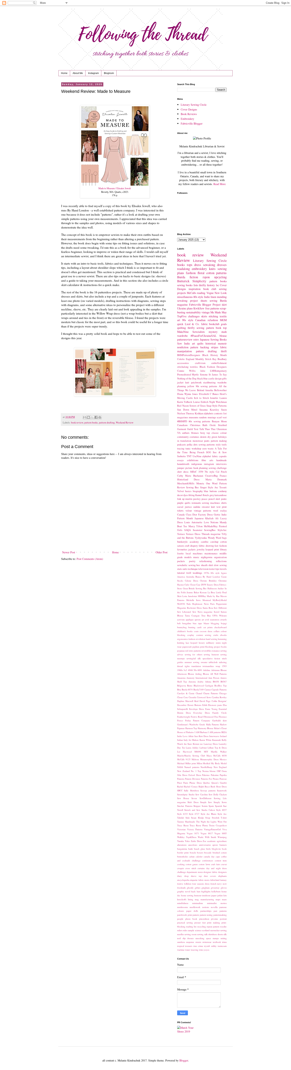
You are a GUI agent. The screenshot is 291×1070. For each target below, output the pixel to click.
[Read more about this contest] (188, 1031)
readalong (183, 268)
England (190, 359)
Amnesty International (196, 677)
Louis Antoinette (193, 522)
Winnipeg (222, 837)
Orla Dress (182, 774)
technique (193, 569)
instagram (209, 464)
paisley (197, 499)
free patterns (212, 308)
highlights (205, 891)
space (208, 938)
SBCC (180, 790)
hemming (222, 638)
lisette (180, 553)
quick (180, 324)
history (211, 285)
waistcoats (222, 945)
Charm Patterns (210, 693)
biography (198, 491)
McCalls (191, 293)
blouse (223, 336)
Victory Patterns (195, 829)
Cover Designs (189, 109)
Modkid (206, 763)
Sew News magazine (202, 611)
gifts (224, 378)
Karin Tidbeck (184, 402)
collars (217, 631)
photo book (191, 918)
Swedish (215, 817)
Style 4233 (182, 813)
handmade (221, 460)
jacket (180, 382)
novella (214, 907)
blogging (215, 623)
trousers (188, 945)
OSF (219, 771)
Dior (194, 514)
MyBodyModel (220, 600)
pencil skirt (214, 499)
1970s (206, 572)
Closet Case (195, 584)
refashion (213, 320)
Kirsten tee (198, 743)
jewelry (200, 549)
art (203, 619)
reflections (221, 561)
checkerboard (220, 627)
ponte (224, 499)
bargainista (182, 848)
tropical (180, 945)
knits (212, 268)
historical (210, 343)
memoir (222, 343)
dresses (222, 264)
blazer (206, 623)
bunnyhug (182, 627)
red (186, 650)
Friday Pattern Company (197, 720)
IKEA (224, 732)
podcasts (181, 444)
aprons (198, 619)
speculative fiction (211, 658)
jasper (214, 895)
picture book (191, 468)
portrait (223, 918)
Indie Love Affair (185, 736)
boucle (193, 852)
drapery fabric (197, 545)
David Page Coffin (208, 701)
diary (179, 875)
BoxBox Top (220, 685)
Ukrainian (222, 429)
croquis (180, 868)
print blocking (206, 646)
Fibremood (209, 716)
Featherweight (183, 716)
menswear (198, 440)
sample (191, 930)
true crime (198, 945)
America (181, 576)
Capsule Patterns (219, 689)
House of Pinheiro (185, 732)
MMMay (202, 596)
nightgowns (206, 557)
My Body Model (219, 763)
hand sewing (211, 638)
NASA (180, 767)
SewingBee (210, 530)
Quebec (206, 782)
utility (214, 945)
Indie (207, 297)
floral (201, 273)
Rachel (180, 786)
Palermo (206, 774)
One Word (212, 483)
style (218, 444)
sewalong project (187, 300)
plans (190, 308)
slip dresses (188, 938)
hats (198, 891)
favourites (182, 549)
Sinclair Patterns (184, 805)
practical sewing (185, 922)
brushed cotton (220, 852)
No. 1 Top (196, 771)
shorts (220, 934)
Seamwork (222, 790)
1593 (224, 666)
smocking (199, 938)
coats (196, 631)
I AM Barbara (201, 732)
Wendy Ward (214, 537)
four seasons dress (200, 883)
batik (190, 848)
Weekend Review (124, 422)
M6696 (197, 751)
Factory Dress (205, 514)
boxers (200, 852)
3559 (200, 471)
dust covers (210, 875)
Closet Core (182, 697)
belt (179, 623)
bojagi (224, 623)
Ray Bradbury (219, 359)
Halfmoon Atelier (215, 588)
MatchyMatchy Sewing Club (191, 755)
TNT (189, 456)
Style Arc (213, 487)
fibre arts (207, 460)
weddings (197, 573)
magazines (182, 417)
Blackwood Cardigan (203, 685)
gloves (224, 887)
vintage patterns (202, 510)
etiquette (194, 879)
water (187, 949)
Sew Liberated (184, 611)
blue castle (208, 378)
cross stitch (190, 868)
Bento (189, 685)
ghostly (190, 887)
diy (209, 437)
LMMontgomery (218, 370)
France (223, 475)
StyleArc (222, 530)
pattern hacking (199, 347)
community (183, 437)
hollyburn (216, 891)
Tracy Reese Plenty (199, 825)
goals (224, 324)
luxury (202, 642)
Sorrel (216, 611)
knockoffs (181, 899)
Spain (211, 805)
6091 (200, 670)
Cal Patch (221, 471)
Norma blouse (209, 771)
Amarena (181, 677)
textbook (217, 941)
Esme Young (211, 708)
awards (223, 619)
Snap (208, 405)
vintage (206, 312)
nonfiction (182, 347)
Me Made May (218, 312)
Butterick (183, 281)
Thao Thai (210, 429)
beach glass (199, 848)
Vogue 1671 (193, 833)
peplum (195, 646)
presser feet (200, 922)
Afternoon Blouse (185, 673)
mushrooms (182, 907)
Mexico (223, 759)
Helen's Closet (220, 728)
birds (208, 848)
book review (77, 422)
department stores (195, 871)
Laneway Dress (211, 743)
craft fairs (215, 864)
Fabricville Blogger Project (205, 304)
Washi (200, 837)
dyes (185, 495)
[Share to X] (92, 417)
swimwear (206, 941)
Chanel (199, 693)
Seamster (197, 530)
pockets (181, 561)
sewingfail (191, 658)
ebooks (223, 634)
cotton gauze (192, 864)
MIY (206, 751)
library (223, 549)
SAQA (187, 530)
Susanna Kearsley (209, 409)
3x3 (185, 670)
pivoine (214, 918)
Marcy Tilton (195, 526)
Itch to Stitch (201, 398)
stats (179, 569)
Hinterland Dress (188, 479)
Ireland (223, 736)
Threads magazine (211, 534)
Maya (209, 755)
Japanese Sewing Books (213, 339)
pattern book (213, 328)
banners (223, 844)
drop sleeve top (193, 875)
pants (206, 440)
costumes (194, 437)
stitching (213, 316)
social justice (184, 507)
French (200, 452)
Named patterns (191, 767)
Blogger (183, 1060)
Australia (190, 576)
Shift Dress (192, 802)
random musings (207, 417)
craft (187, 545)
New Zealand (183, 771)
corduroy (222, 491)
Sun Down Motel (187, 409)
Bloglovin (109, 73)
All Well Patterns (218, 673)
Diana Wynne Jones (187, 394)
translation (196, 666)
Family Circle (219, 712)
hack (193, 891)
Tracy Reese (183, 825)
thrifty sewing (196, 328)
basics (188, 491)
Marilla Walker (219, 751)
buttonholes (182, 856)
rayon (206, 277)
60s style (215, 572)
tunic (188, 448)
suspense (190, 941)
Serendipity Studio (186, 794)
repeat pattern (213, 926)
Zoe (204, 841)
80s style (198, 297)
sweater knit (208, 507)
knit (187, 382)
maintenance (211, 553)
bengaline (186, 623)
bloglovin (216, 848)
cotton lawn (204, 864)
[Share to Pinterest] (100, 417)
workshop (196, 448)
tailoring (223, 662)
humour (198, 895)
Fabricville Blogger (192, 123)
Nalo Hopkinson (194, 603)
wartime (180, 949)
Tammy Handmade (186, 821)
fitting (191, 495)
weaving (194, 949)
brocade (207, 852)
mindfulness (182, 903)
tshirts (180, 510)
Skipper (197, 805)
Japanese (199, 518)
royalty (223, 926)
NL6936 (181, 603)
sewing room (190, 934)
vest (225, 417)
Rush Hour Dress (219, 786)
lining (190, 899)
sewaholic (182, 565)
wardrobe (182, 336)
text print (222, 507)
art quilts (197, 343)
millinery (210, 642)
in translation (184, 440)
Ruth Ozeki (209, 425)
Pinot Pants (182, 782)
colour (223, 433)
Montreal (207, 600)
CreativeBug (211, 475)
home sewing (187, 895)
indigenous (196, 464)
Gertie (217, 514)
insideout (206, 895)
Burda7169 (198, 689)
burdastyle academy (188, 541)
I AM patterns (214, 732)
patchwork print (184, 914)
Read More (219, 184)
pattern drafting (107, 422)
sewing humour (211, 654)
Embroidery (187, 119)
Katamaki (216, 739)
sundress (181, 941)
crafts (215, 634)
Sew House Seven (187, 798)
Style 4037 (221, 809)
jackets (192, 549)
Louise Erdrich (200, 402)
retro (196, 339)
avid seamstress (212, 619)
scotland (206, 930)
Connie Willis (186, 370)
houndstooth (183, 464)
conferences (207, 860)
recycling (201, 926)
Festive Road (197, 716)
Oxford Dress (194, 774)
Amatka (209, 390)
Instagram (93, 73)
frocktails (181, 887)
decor (180, 495)
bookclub (214, 324)
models (188, 557)
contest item (221, 860)
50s (195, 670)
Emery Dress (213, 584)
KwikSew (198, 308)
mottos (224, 903)
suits (185, 569)
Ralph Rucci (204, 786)
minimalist (212, 903)
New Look (221, 293)
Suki (187, 817)
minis (218, 642)
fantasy (223, 879)
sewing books (184, 285)
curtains (201, 868)
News (206, 603)
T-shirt (224, 817)
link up (180, 499)
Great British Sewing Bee (195, 588)
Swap (207, 817)
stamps (216, 938)
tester (212, 569)
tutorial (181, 573)
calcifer (199, 856)
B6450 (216, 681)
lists (196, 285)
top (225, 328)
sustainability (193, 312)
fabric (204, 324)
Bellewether (220, 390)
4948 (190, 670)
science (198, 930)
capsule (223, 456)
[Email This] (85, 417)
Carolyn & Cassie (185, 693)
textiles (194, 367)
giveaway (215, 887)
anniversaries (205, 844)
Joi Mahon (194, 739)
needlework (195, 907)
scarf (219, 417)
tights (187, 666)
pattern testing (206, 914)
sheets (204, 300)
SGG (208, 452)
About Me (78, 73)
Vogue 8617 (207, 833)
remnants (196, 503)
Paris (212, 603)
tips (217, 569)
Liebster (203, 747)
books (181, 264)
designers (222, 871)
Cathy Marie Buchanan (190, 475)
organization (220, 557)
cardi (199, 627)
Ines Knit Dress (201, 736)
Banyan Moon (219, 421)
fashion (191, 273)
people (180, 918)
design (218, 378)
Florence (223, 716)
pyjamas (181, 650)
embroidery (199, 268)
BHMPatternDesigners (188, 355)
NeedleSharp (206, 767)
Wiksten (223, 615)
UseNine (197, 456)
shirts (224, 503)
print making (213, 922)
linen (213, 297)
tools (224, 444)
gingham (206, 887)
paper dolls (192, 910)
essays (180, 460)
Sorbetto (181, 456)
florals (206, 495)
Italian (180, 739)
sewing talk (202, 934)
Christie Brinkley (208, 580)
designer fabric (210, 871)
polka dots (192, 444)
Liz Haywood (184, 751)
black (200, 378)
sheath (204, 565)
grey (212, 495)
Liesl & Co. (192, 324)
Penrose (223, 778)
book (224, 848)
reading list (191, 926)
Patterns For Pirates (210, 778)
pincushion (204, 918)
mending (222, 297)
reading (201, 293)
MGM (223, 320)
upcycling (220, 277)
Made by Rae (213, 596)
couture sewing (203, 634)
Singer (203, 487)
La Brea (211, 592)
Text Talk (199, 429)
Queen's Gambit (219, 782)
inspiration (195, 289)
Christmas (195, 425)
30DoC (193, 471)
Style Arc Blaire (208, 813)
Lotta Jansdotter (189, 596)
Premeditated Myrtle (188, 374)
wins (201, 949)
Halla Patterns (212, 724)
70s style (209, 471)
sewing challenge (218, 468)
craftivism (200, 363)
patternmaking (220, 914)
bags (224, 537)
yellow (190, 386)
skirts (204, 316)
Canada (181, 514)
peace (204, 499)
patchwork (196, 382)
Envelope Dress (196, 708)
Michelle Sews (193, 600)
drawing (210, 545)
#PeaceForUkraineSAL (204, 336)
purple (180, 503)
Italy (186, 739)
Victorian (181, 829)
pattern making (219, 440)
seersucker (215, 930)
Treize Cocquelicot (218, 825)
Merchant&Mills (185, 483)
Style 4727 (194, 813)
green (214, 437)
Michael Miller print (186, 763)
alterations (181, 844)
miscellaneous (185, 297)
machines (198, 553)
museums (193, 417)
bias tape (197, 623)
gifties (197, 887)
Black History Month (214, 355)
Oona (224, 771)
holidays (222, 437)
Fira (216, 716)
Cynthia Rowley (219, 697)
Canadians (182, 425)
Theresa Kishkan (194, 413)
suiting (224, 938)
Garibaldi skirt (219, 720)
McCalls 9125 (183, 759)
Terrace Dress (193, 534)
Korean (203, 592)
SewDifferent (205, 798)
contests (218, 413)
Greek (202, 724)
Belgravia (181, 685)
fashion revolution (196, 638)
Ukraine (181, 308)
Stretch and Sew (192, 809)
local (188, 553)
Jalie (202, 370)
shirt (210, 565)
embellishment (219, 363)
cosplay (190, 634)
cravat (224, 864)
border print (183, 852)
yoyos (206, 949)
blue (206, 491)
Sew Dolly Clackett (218, 794)
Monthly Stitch (203, 359)
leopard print (212, 549)
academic (211, 841)
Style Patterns (219, 405)
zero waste (208, 448)
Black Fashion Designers (213, 367)
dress (197, 264)
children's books (185, 631)
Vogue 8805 (220, 833)
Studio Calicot (208, 809)
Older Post (161, 552)
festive (180, 883)
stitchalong (182, 367)
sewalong (209, 264)
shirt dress (182, 471)
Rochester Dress (194, 607)
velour (188, 510)
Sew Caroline (201, 794)
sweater (204, 662)
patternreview (184, 339)
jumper (180, 468)
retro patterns (195, 650)
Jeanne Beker (193, 592)
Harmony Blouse (205, 728)
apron (215, 844)
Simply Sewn (220, 802)
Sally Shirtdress (191, 790)
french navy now (218, 883)
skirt (224, 304)
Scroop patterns (207, 790)
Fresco (180, 720)
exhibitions (192, 460)
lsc (217, 285)
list (225, 413)
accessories (183, 363)
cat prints (208, 627)
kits (225, 895)
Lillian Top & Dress (217, 747)
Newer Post (68, 552)
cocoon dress (206, 631)
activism (181, 619)
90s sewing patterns (206, 386)
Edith (204, 704)
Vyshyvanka (201, 537)
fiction (194, 277)
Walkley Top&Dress (186, 837)
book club (209, 289)
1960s (180, 670)
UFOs (215, 615)
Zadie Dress (196, 841)
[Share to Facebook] (96, 417)
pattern (196, 914)
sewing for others (193, 654)
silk (199, 658)
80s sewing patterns (199, 421)
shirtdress (212, 934)
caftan (192, 856)
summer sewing (192, 662)
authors (185, 433)
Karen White (205, 739)
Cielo (186, 584)
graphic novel (183, 891)
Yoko (187, 841)
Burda (181, 277)
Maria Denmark (216, 479)
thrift (224, 351)
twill (188, 573)
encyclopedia (183, 879)
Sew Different (220, 607)
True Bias (206, 615)
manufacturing (207, 899)
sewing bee (194, 565)
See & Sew (220, 452)
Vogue (210, 293)
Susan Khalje (197, 817)
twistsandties (208, 666)
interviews (221, 464)
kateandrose (221, 495)
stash (224, 332)
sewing (213, 300)
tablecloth (213, 662)
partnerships (205, 910)
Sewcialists (198, 332)
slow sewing (220, 565)
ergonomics (182, 638)
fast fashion (221, 545)
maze (224, 899)
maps (218, 899)
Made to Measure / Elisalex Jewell (114, 188)
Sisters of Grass (197, 405)
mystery (213, 332)
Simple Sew (206, 802)
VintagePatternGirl (212, 829)
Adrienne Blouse (219, 670)
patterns (221, 273)
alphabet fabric (210, 456)
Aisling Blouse (202, 673)
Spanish (218, 805)
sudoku (196, 507)
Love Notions (211, 522)
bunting (191, 627)
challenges (194, 316)
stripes (214, 347)
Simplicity (199, 281)
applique (190, 619)
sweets (198, 941)
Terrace (181, 534)
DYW (203, 584)
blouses (195, 433)
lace (187, 642)
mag (197, 899)
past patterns (220, 910)
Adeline (206, 670)
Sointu (205, 805)
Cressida (192, 697)
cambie (204, 541)
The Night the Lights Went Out (211, 821)
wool (215, 510)
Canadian (200, 320)
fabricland (215, 879)
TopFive (181, 316)
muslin (188, 499)
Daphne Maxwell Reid (188, 701)
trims (224, 941)
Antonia (192, 681)
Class (188, 514)
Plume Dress (195, 782)
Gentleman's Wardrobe (187, 724)
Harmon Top (191, 728)
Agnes (224, 572)
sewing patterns (207, 444)
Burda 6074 (187, 689)
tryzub (207, 945)
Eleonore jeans (215, 704)
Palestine (215, 774)
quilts (187, 503)
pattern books (91, 422)
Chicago (223, 693)
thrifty (202, 285)
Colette (181, 359)
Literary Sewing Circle (193, 105)
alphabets (208, 413)
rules (185, 930)
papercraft (187, 646)
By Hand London (211, 576)
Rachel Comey (191, 786)
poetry (192, 561)
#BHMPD (182, 421)
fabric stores (203, 879)
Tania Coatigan (192, 615)
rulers (179, 930)
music (196, 557)
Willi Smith (210, 837)
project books (220, 646)
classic (215, 433)
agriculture (222, 841)
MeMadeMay (211, 526)
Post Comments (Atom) (90, 559)
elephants (222, 875)
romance (216, 650)
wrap (218, 666)
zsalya (223, 510)
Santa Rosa (208, 607)
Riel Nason (183, 405)
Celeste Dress (191, 580)
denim (203, 437)
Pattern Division (192, 778)
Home (64, 73)
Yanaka (180, 841)
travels (223, 569)
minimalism (197, 903)
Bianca (198, 576)
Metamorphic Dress (209, 759)
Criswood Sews (204, 697)
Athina (208, 681)
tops (189, 264)
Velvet (180, 491)
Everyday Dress (201, 712)
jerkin (220, 895)
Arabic (200, 681)
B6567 (224, 681)
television (203, 569)
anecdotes (192, 844)
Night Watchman (218, 402)
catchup (214, 541)
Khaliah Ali (212, 518)
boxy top (205, 433)
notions (205, 907)
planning (203, 468)
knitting (180, 642)
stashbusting (209, 382)
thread (180, 666)
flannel (198, 495)
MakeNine (183, 332)
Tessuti (223, 487)
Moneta (200, 483)
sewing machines (211, 503)
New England (220, 767)
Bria (179, 689)
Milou (199, 763)
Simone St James (209, 374)
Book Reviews (189, 114)
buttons (213, 491)
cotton (210, 273)
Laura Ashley (192, 747)
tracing (180, 448)
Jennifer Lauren (218, 398)
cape (218, 856)
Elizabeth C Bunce (209, 394)
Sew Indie (183, 343)
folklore (187, 883)
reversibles (206, 650)
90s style (187, 320)
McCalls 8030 (220, 755)
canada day (209, 856)
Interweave (214, 736)
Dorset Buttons (194, 704)
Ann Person (213, 677)
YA (179, 433)
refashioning (205, 561)
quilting (181, 328)
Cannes (207, 689)
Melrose (195, 759)
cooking (181, 864)
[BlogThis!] (88, 417)
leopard (193, 642)
